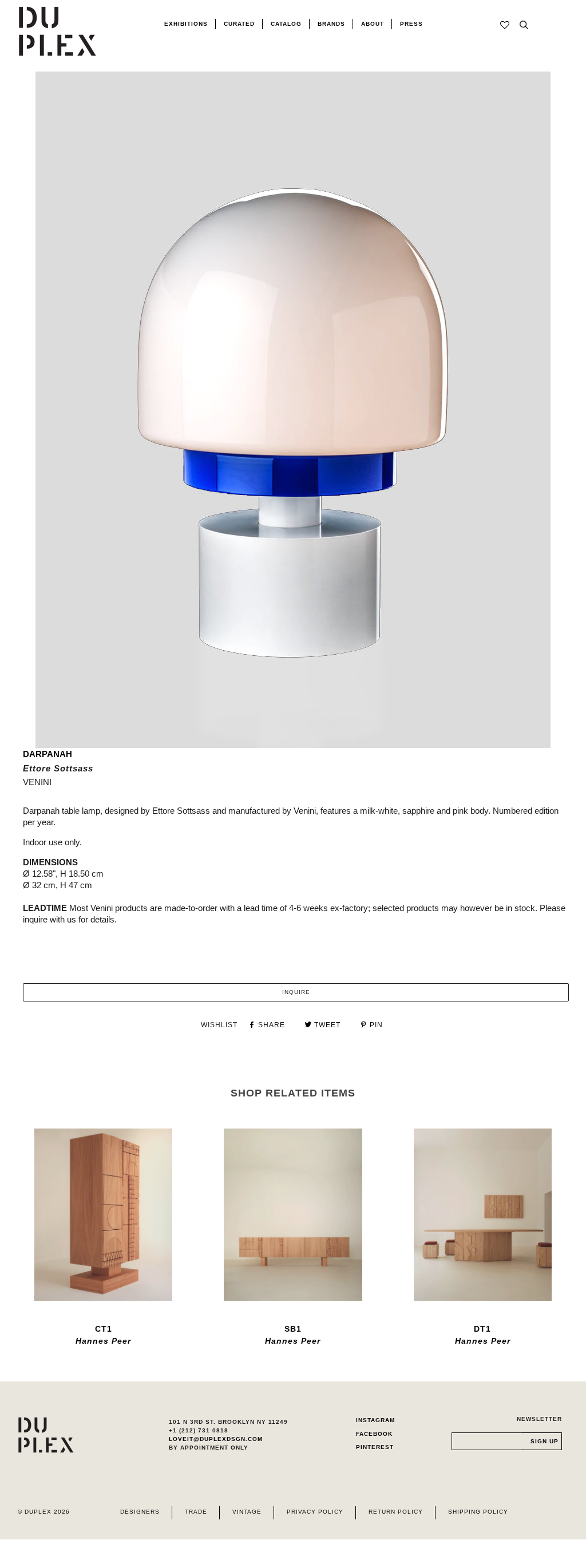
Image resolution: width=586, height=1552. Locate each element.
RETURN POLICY (396, 1512)
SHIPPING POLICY (478, 1512)
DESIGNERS (140, 1512)
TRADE (196, 1512)
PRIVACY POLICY (315, 1512)
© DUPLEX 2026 (44, 1512)
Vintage (247, 1512)
